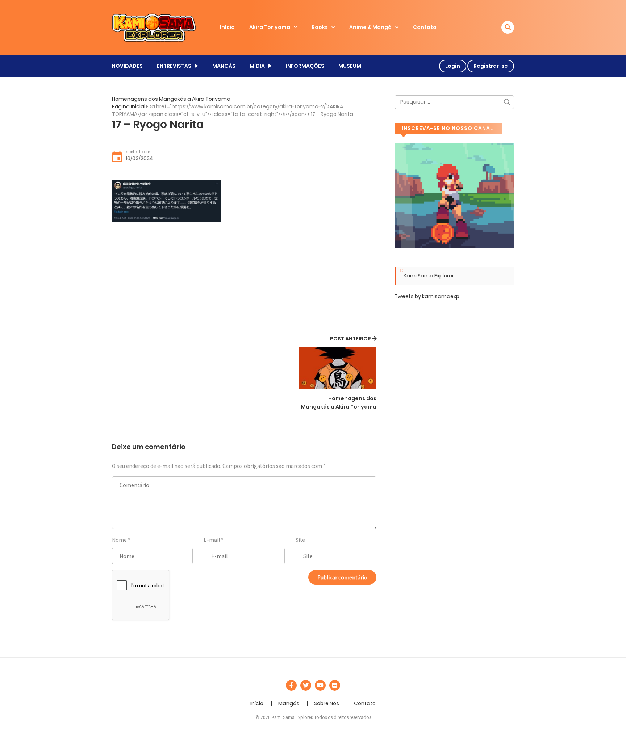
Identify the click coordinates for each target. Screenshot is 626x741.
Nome (119, 539)
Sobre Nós (326, 703)
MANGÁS (223, 66)
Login (452, 66)
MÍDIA (257, 66)
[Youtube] (320, 685)
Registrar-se (490, 66)
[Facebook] (291, 685)
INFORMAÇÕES (305, 66)
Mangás (288, 703)
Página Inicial (128, 106)
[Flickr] (334, 685)
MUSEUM (349, 66)
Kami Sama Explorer (429, 275)
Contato (425, 27)
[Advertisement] (244, 279)
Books (320, 27)
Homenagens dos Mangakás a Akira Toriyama (171, 98)
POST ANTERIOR (350, 338)
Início (227, 27)
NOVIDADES (127, 66)
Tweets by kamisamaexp (427, 296)
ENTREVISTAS (174, 66)
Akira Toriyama (269, 27)
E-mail (212, 539)
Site (300, 539)
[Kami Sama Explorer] (154, 27)
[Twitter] (305, 685)
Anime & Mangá (370, 27)
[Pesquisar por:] (454, 102)
